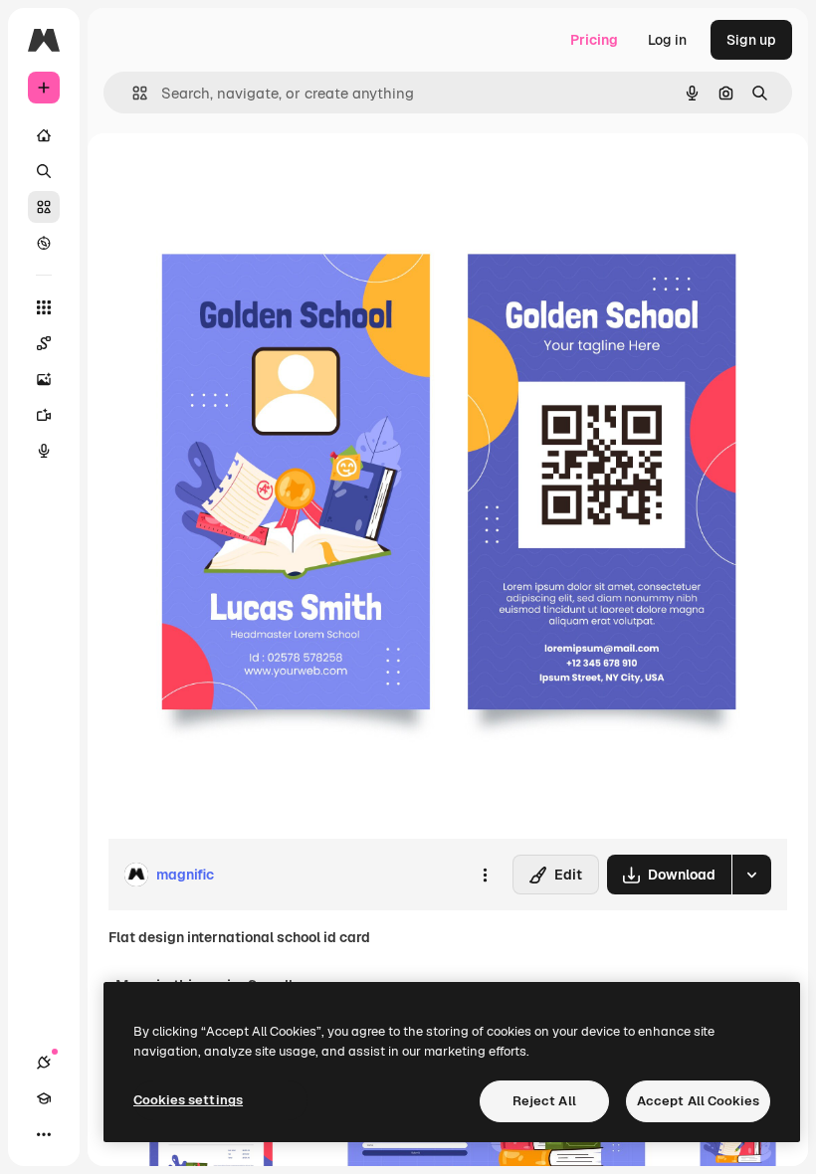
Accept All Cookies (698, 1100)
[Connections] (44, 1062)
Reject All (544, 1100)
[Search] (44, 171)
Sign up (751, 40)
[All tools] (44, 307)
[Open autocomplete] (131, 93)
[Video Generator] (44, 415)
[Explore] (44, 243)
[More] (44, 1134)
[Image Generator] (44, 379)
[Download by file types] (751, 874)
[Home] (44, 135)
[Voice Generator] (44, 451)
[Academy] (44, 1098)
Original (235, 178)
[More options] (485, 874)
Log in (667, 40)
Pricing (594, 40)
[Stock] (44, 207)
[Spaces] (44, 343)
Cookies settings (188, 1099)
